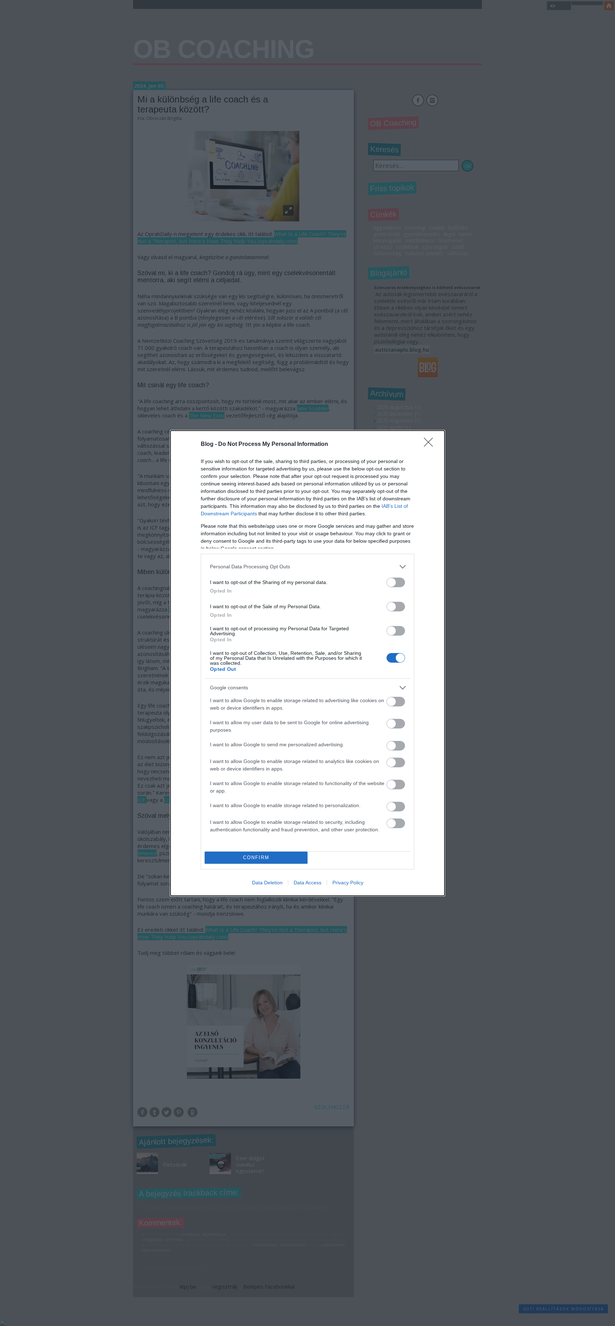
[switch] (396, 582)
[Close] (430, 444)
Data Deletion (267, 882)
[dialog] (307, 663)
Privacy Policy (347, 882)
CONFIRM (256, 857)
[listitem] (307, 566)
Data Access (307, 882)
